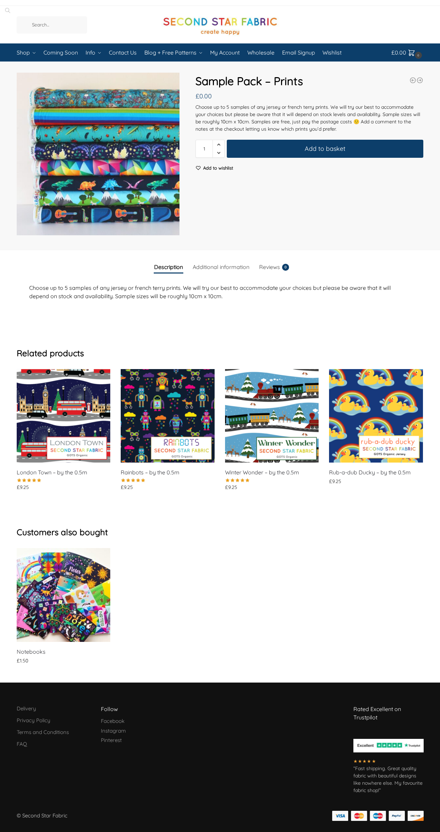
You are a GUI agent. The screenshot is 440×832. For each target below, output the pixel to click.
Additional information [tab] (221, 266)
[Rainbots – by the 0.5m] (168, 416)
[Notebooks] (64, 595)
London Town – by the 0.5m (52, 472)
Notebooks (31, 651)
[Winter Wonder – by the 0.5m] (272, 416)
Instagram (113, 730)
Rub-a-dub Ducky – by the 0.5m (370, 472)
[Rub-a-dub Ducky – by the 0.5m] (376, 416)
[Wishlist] (100, 379)
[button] (218, 144)
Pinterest (111, 740)
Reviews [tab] (273, 266)
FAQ (22, 744)
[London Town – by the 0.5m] (64, 416)
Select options (63, 675)
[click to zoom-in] (98, 154)
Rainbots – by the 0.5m (150, 472)
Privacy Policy (33, 720)
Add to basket (325, 149)
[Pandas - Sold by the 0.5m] (419, 80)
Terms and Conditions (43, 732)
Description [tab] (168, 266)
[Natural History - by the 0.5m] (412, 80)
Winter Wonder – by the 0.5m (262, 472)
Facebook (113, 721)
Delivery (26, 708)
